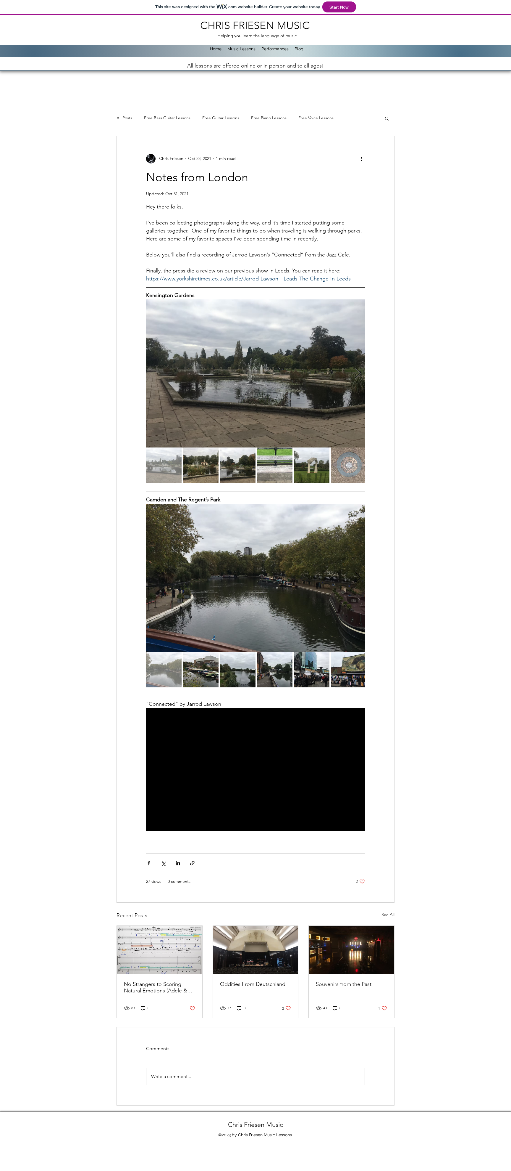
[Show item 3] (238, 465)
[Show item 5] (311, 465)
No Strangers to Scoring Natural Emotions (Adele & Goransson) (155, 987)
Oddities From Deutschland (252, 984)
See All (387, 914)
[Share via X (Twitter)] (163, 863)
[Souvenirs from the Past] (351, 950)
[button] (387, 118)
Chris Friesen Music (255, 1125)
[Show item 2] (201, 465)
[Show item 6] (348, 465)
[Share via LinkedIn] (178, 863)
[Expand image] (255, 373)
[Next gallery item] (358, 373)
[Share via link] (192, 863)
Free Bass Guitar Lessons (167, 118)
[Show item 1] (164, 465)
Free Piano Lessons (269, 118)
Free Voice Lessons (316, 118)
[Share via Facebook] (149, 863)
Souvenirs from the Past (343, 984)
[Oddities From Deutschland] (255, 950)
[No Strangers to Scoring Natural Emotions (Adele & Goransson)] (159, 950)
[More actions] (361, 158)
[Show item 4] (274, 465)
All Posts (124, 118)
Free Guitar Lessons (220, 118)
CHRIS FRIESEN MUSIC (256, 25)
